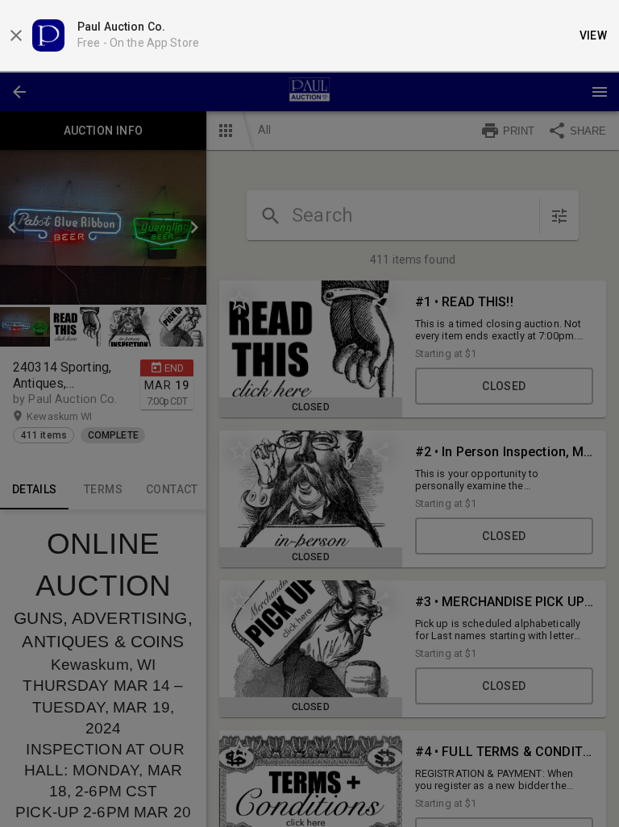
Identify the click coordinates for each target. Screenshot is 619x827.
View (594, 35)
